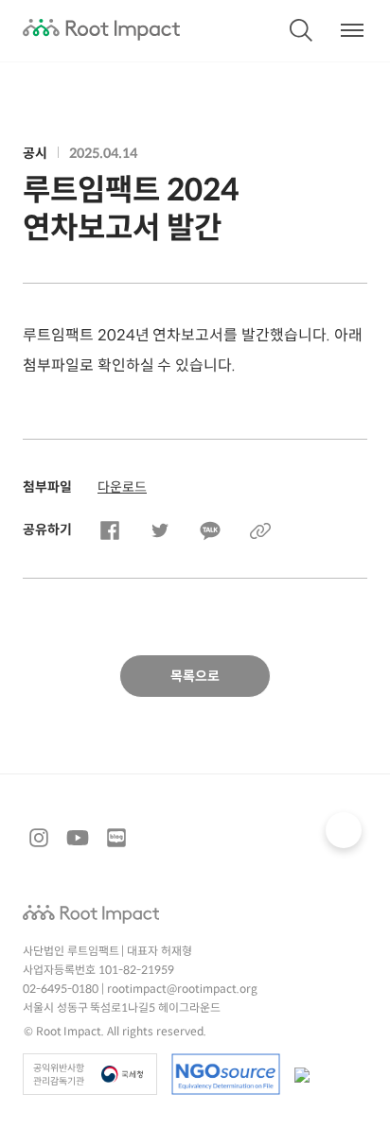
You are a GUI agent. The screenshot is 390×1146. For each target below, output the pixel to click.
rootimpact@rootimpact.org (182, 989)
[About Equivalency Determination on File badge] (225, 1074)
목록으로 (195, 676)
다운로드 (122, 487)
